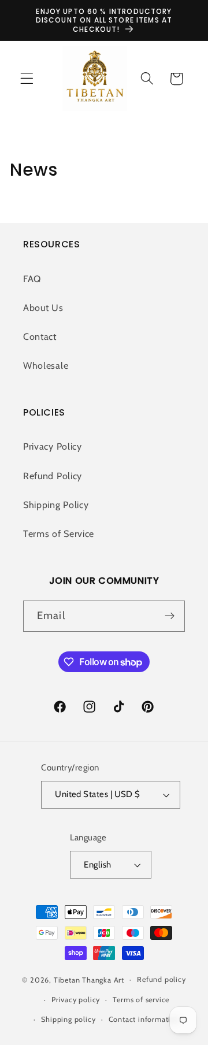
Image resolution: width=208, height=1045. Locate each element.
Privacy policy (75, 999)
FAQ (32, 278)
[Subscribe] (169, 616)
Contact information (144, 1019)
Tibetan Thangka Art (89, 979)
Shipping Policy (55, 504)
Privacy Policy (52, 446)
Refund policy (161, 979)
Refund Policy (52, 475)
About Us (43, 307)
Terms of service (141, 999)
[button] (27, 79)
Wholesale (45, 365)
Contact (40, 336)
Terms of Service (58, 533)
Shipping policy (68, 1019)
